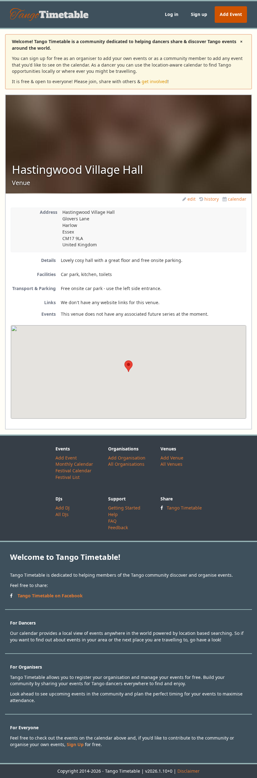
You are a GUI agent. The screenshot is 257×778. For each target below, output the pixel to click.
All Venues (171, 464)
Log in (171, 14)
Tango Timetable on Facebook (50, 596)
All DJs (62, 514)
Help (113, 514)
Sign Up (75, 744)
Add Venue (171, 458)
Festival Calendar (73, 471)
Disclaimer (188, 771)
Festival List (67, 477)
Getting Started (124, 508)
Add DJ (62, 508)
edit (191, 199)
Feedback (118, 527)
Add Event (231, 14)
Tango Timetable (184, 508)
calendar (237, 199)
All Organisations (126, 464)
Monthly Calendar (74, 464)
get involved (154, 81)
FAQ (112, 521)
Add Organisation (126, 458)
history (211, 199)
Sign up (199, 14)
